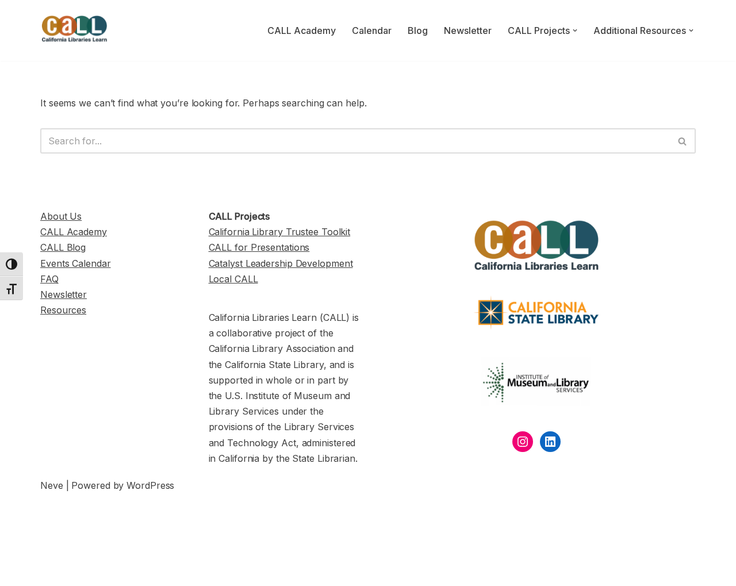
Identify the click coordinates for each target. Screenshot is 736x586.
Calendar (372, 30)
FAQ (49, 279)
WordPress (150, 485)
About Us (61, 216)
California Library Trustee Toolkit (280, 232)
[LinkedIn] (550, 441)
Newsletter (468, 30)
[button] (575, 30)
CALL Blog (63, 247)
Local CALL (233, 279)
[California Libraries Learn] (74, 30)
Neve (51, 485)
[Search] (683, 141)
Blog (418, 30)
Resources (63, 310)
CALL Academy (301, 30)
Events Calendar (75, 263)
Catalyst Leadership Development (281, 263)
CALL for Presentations (259, 247)
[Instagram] (522, 441)
